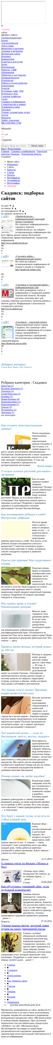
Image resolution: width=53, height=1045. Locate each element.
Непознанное (8, 67)
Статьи (10, 172)
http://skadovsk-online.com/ (28, 269)
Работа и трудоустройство (14, 83)
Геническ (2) (7, 391)
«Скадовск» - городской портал (31, 322)
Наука (4, 64)
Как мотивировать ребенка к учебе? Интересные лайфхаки (23, 516)
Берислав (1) (7, 386)
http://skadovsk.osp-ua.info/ (14, 343)
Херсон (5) (6, 407)
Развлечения (7, 85)
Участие (11, 986)
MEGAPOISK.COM (11, 123)
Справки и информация (13, 101)
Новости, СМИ (8, 69)
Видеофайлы (13, 177)
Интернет (6, 56)
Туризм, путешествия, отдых (15, 112)
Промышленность (10, 77)
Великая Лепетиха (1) (12, 388)
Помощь (11, 991)
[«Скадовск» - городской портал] (7, 332)
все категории (8, 415)
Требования (13, 1002)
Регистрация (14, 148)
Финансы (6, 117)
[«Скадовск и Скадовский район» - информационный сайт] (7, 293)
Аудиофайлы (13, 180)
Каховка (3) (7, 396)
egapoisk (6, 140)
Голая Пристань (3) (10, 394)
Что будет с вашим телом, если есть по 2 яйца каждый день (25, 817)
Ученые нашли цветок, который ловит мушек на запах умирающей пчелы (25, 927)
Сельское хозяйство (11, 96)
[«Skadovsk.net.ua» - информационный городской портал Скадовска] (7, 226)
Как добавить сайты (17, 981)
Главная (11, 965)
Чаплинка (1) (7, 412)
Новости (11, 169)
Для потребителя (9, 43)
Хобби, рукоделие (10, 120)
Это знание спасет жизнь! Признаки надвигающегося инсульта (24, 691)
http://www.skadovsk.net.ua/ (14, 243)
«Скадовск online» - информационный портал (28, 257)
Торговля (5, 109)
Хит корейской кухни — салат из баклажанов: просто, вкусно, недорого (25, 734)
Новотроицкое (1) (10, 404)
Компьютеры (7, 59)
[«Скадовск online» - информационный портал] (7, 266)
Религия (5, 88)
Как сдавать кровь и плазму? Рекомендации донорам (19, 605)
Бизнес (4, 40)
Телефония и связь (10, 107)
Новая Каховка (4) (10, 399)
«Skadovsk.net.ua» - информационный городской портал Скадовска (30, 219)
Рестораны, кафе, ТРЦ (12, 91)
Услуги (4, 115)
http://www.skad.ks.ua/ (12, 309)
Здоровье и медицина (12, 51)
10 (2, 248)
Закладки (11, 185)
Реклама (11, 997)
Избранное (12, 164)
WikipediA (6, 128)
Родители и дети (9, 93)
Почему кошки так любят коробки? (23, 776)
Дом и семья (7, 46)
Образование (7, 72)
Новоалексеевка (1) (11, 402)
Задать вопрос (14, 975)
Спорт (4, 99)
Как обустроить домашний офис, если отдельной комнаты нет (25, 888)
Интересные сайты (10, 54)
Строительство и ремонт (13, 104)
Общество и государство (13, 75)
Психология (7, 80)
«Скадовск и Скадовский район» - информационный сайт (32, 286)
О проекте (12, 970)
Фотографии (13, 183)
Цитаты (11, 175)
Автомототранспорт (11, 38)
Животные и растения (12, 48)
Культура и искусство (12, 61)
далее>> (28, 879)
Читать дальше (44, 466)
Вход (3, 148)
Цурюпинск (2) (8, 410)
